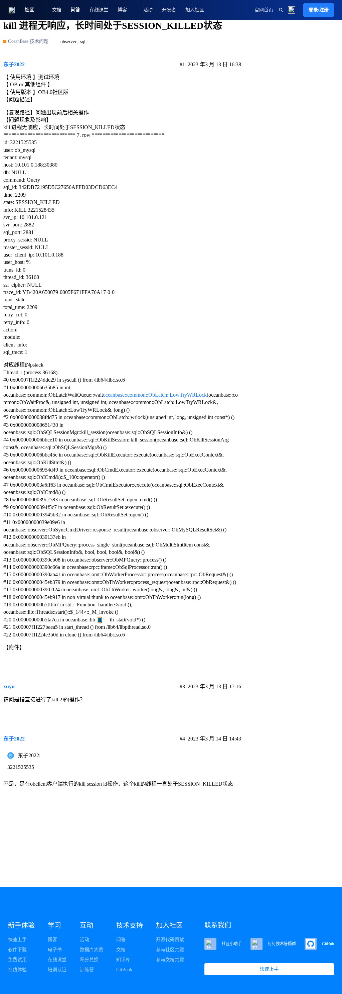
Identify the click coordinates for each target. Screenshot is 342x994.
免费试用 (17, 959)
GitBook (124, 969)
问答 (75, 9)
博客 (52, 939)
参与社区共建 (170, 949)
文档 (56, 9)
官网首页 (263, 9)
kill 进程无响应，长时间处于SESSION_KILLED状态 (112, 25)
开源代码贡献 (170, 939)
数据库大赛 (91, 949)
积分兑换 (89, 959)
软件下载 (17, 949)
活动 (148, 9)
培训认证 (57, 969)
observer (68, 41)
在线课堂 (99, 9)
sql (83, 41)
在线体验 (17, 969)
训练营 (87, 969)
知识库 (123, 959)
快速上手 (17, 939)
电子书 (55, 949)
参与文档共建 (170, 959)
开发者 (169, 9)
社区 (29, 9)
